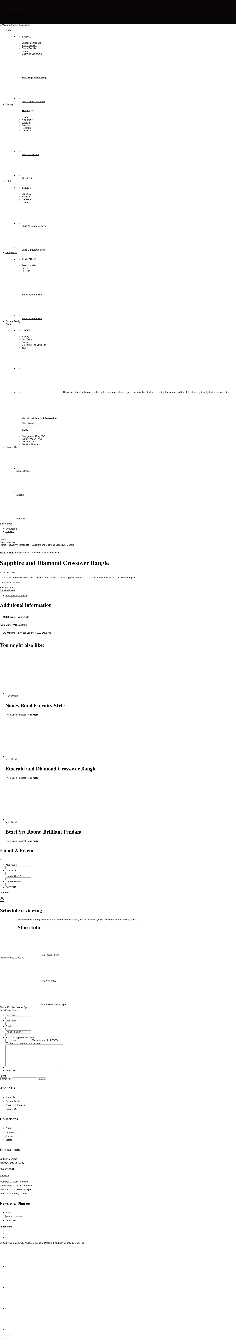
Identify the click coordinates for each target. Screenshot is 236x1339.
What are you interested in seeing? (23, 1043)
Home (3, 545)
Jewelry (13, 545)
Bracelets (24, 545)
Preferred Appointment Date (19, 1037)
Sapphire (22, 625)
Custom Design (13, 1101)
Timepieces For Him (32, 294)
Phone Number (13, 1032)
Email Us (4, 1175)
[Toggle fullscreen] (4, 1335)
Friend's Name (13, 876)
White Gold (23, 617)
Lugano (20, 495)
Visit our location (14, 14)
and (57, 1243)
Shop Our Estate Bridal (33, 101)
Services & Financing (16, 1105)
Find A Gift (27, 178)
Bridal (8, 1128)
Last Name (11, 1020)
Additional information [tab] (16, 595)
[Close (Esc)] (10, 1335)
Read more (32, 714)
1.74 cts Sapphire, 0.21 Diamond (34, 633)
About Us (10, 1097)
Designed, (49, 1243)
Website (39, 1243)
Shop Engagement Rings (34, 77)
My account (11, 529)
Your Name (11, 865)
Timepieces (11, 1132)
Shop (11, 552)
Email (8, 1026)
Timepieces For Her (32, 318)
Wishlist (9, 531)
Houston (20, 518)
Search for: (5, 1078)
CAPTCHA (10, 887)
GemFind (79, 1243)
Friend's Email (13, 881)
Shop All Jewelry (30, 154)
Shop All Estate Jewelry (34, 226)
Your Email (11, 870)
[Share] (7, 1335)
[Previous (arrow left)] (1, 1338)
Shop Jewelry (29, 423)
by (73, 1243)
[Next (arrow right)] (4, 1338)
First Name (11, 1015)
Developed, (65, 1243)
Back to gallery (7, 542)
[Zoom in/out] (1, 1335)
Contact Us (11, 1109)
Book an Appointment (16, 17)
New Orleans (23, 471)
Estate (8, 1140)
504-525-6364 (12, 11)
